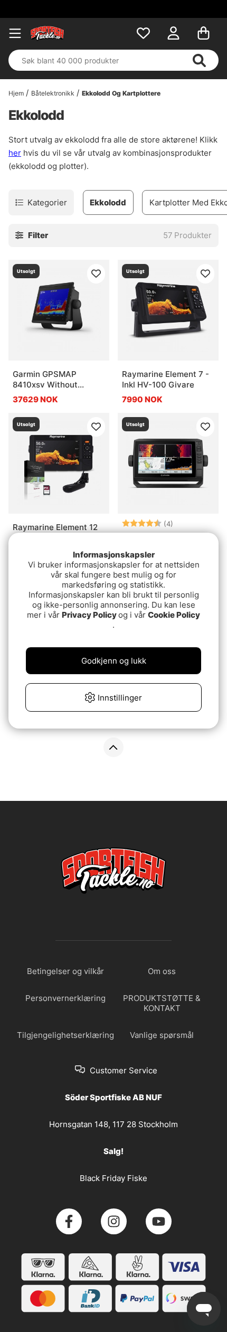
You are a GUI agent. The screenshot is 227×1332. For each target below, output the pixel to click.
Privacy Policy (89, 615)
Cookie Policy (174, 615)
